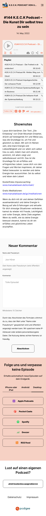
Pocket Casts (25, 411)
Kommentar (7, 275)
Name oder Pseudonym (11, 253)
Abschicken (23, 348)
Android (25, 387)
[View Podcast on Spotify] (20, 111)
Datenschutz (14, 497)
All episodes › (36, 112)
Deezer (25, 432)
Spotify (25, 422)
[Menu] (42, 5)
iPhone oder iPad (11, 388)
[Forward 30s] (10, 52)
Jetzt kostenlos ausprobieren (23, 484)
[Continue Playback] (8, 45)
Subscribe (8, 111)
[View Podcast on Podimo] (23, 111)
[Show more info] (32, 52)
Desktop (37, 387)
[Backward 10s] (5, 52)
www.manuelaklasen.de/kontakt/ (18, 185)
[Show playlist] (41, 52)
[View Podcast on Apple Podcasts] (16, 111)
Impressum (32, 497)
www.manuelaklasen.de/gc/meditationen (22, 193)
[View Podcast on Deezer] (27, 111)
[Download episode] (28, 52)
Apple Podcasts (25, 401)
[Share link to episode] (36, 52)
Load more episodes (23, 107)
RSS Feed (25, 442)
